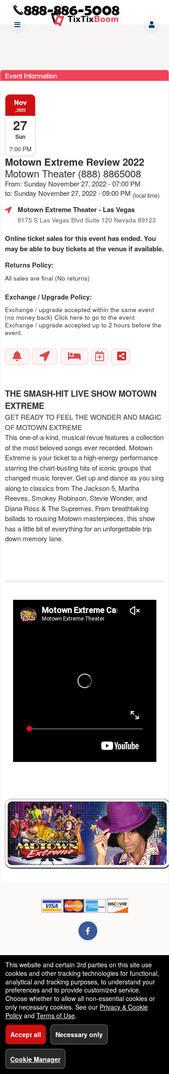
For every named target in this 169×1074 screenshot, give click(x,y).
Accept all (25, 1034)
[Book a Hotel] (74, 356)
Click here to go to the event (95, 317)
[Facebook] (88, 930)
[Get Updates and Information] (17, 356)
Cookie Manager (35, 1059)
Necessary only (79, 1034)
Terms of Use (56, 1015)
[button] (151, 24)
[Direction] (45, 356)
